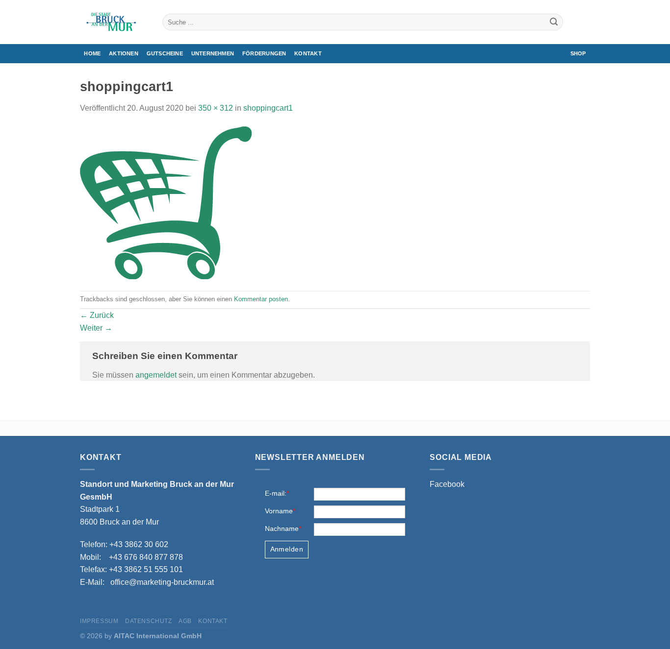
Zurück (97, 315)
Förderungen (264, 53)
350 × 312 (215, 108)
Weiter (96, 328)
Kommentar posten (261, 299)
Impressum (99, 621)
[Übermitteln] (553, 22)
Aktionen (123, 53)
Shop (578, 53)
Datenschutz (148, 621)
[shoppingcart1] (166, 202)
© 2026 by (141, 636)
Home (92, 53)
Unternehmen (212, 53)
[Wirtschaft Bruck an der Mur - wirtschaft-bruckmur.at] (114, 22)
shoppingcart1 (268, 108)
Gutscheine (165, 53)
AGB (185, 621)
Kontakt (308, 53)
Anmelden (286, 549)
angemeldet (156, 375)
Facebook (447, 484)
